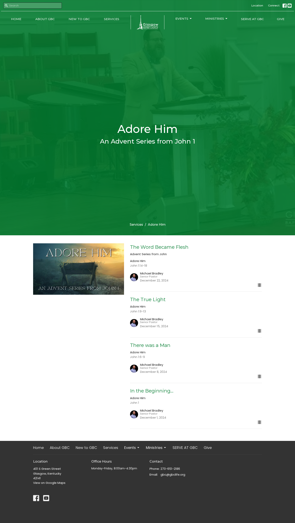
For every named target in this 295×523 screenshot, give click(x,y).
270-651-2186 (170, 469)
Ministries (214, 18)
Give (280, 19)
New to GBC (79, 19)
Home (16, 19)
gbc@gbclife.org (173, 474)
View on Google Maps (49, 483)
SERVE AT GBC (252, 19)
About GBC (45, 19)
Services (111, 19)
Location (257, 5)
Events (181, 18)
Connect (274, 5)
